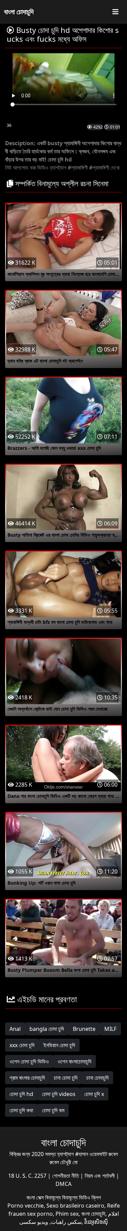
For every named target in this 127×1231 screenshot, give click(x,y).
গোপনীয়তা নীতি (66, 1175)
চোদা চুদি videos (59, 1094)
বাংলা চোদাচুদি (19, 11)
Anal (15, 1029)
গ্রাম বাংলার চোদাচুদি (27, 1077)
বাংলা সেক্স (35, 1197)
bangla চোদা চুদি (46, 1029)
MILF (110, 1029)
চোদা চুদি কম (53, 1110)
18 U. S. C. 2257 (28, 1175)
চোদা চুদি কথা (21, 1110)
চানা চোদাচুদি (97, 1077)
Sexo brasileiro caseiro (75, 1205)
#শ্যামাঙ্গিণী (78, 167)
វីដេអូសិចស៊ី (96, 1222)
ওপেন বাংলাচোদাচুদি (74, 1061)
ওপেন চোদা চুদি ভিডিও (29, 1061)
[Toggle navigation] (115, 12)
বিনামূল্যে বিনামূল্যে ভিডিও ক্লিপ (73, 1197)
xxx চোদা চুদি (22, 1045)
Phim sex (67, 1213)
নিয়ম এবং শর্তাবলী (100, 1175)
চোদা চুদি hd (21, 1094)
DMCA (63, 1184)
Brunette (84, 1029)
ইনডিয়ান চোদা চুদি (59, 1045)
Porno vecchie (25, 1205)
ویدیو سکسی (33, 1222)
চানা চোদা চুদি (66, 1077)
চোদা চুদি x (94, 1094)
